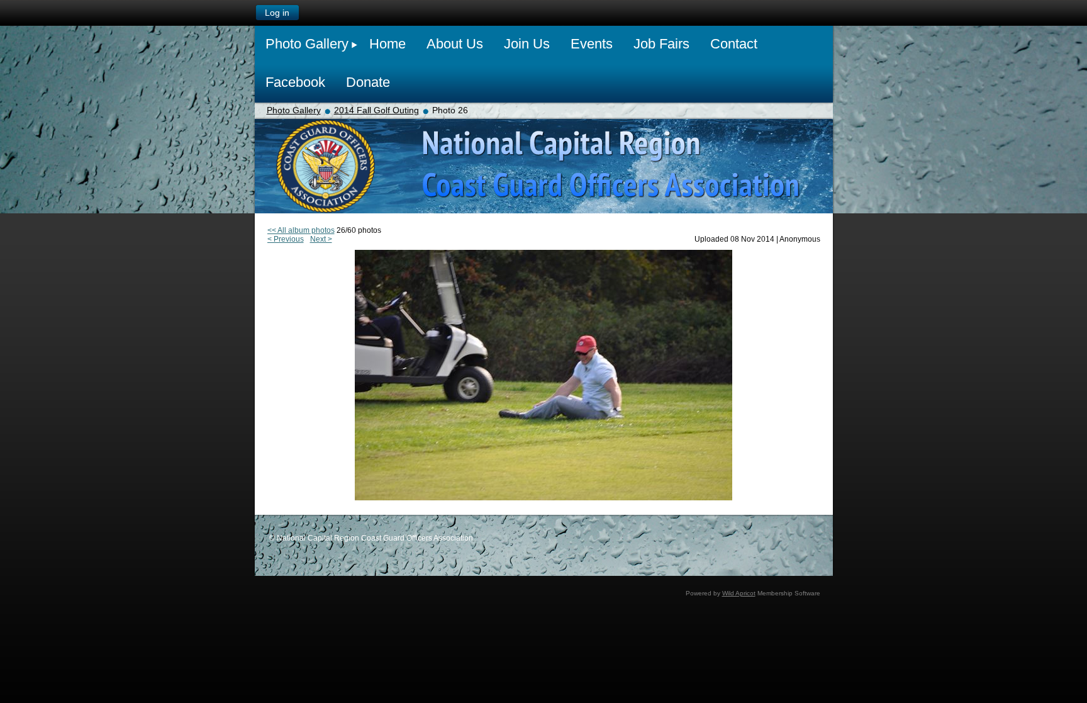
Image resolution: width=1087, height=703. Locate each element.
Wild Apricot (738, 593)
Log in (277, 13)
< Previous (285, 239)
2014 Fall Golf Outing (376, 110)
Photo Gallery (294, 110)
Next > (321, 239)
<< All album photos (301, 230)
